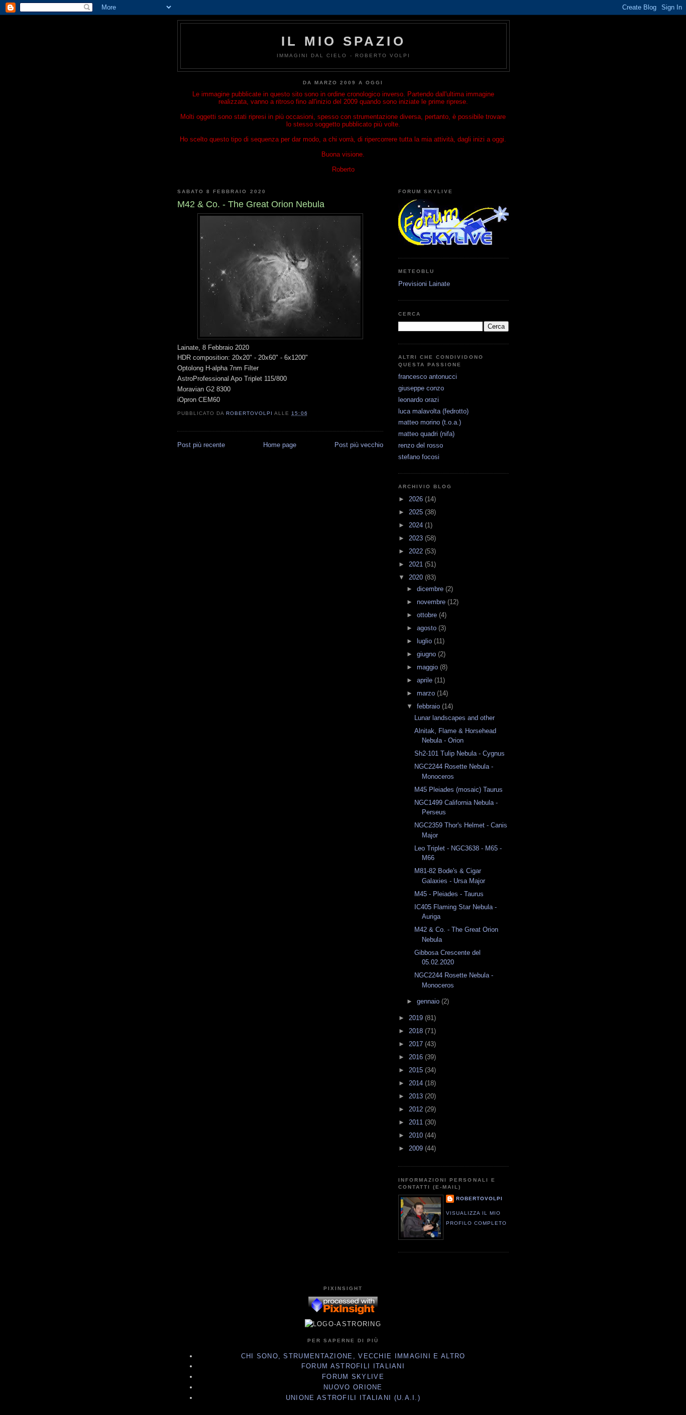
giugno (427, 654)
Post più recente (201, 445)
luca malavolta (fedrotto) (433, 411)
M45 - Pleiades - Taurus (449, 894)
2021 (417, 564)
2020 (417, 577)
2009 (417, 1148)
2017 (417, 1044)
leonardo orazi (418, 399)
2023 (417, 538)
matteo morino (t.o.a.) (429, 422)
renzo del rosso (420, 445)
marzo (427, 693)
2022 (417, 551)
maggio (428, 667)
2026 (417, 499)
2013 (417, 1096)
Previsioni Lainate (424, 284)
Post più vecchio (358, 445)
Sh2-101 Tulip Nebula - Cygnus (459, 753)
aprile (425, 680)
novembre (432, 602)
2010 (417, 1135)
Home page (279, 445)
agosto (427, 628)
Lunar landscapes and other (454, 718)
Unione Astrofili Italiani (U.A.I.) (353, 1397)
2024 (417, 525)
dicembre (431, 589)
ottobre (428, 615)
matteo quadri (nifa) (426, 434)
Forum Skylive (353, 1376)
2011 (417, 1122)
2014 (417, 1083)
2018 (417, 1031)
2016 (417, 1057)
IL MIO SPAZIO (343, 41)
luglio (425, 641)
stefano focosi (418, 457)
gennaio (429, 1001)
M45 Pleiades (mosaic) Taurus (458, 789)
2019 (417, 1018)
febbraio (429, 706)
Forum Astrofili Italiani (353, 1366)
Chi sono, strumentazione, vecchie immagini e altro (353, 1356)
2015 (417, 1070)
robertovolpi (479, 1198)
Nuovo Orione (353, 1387)
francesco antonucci (427, 376)
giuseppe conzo (421, 388)
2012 (417, 1109)
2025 (417, 512)
